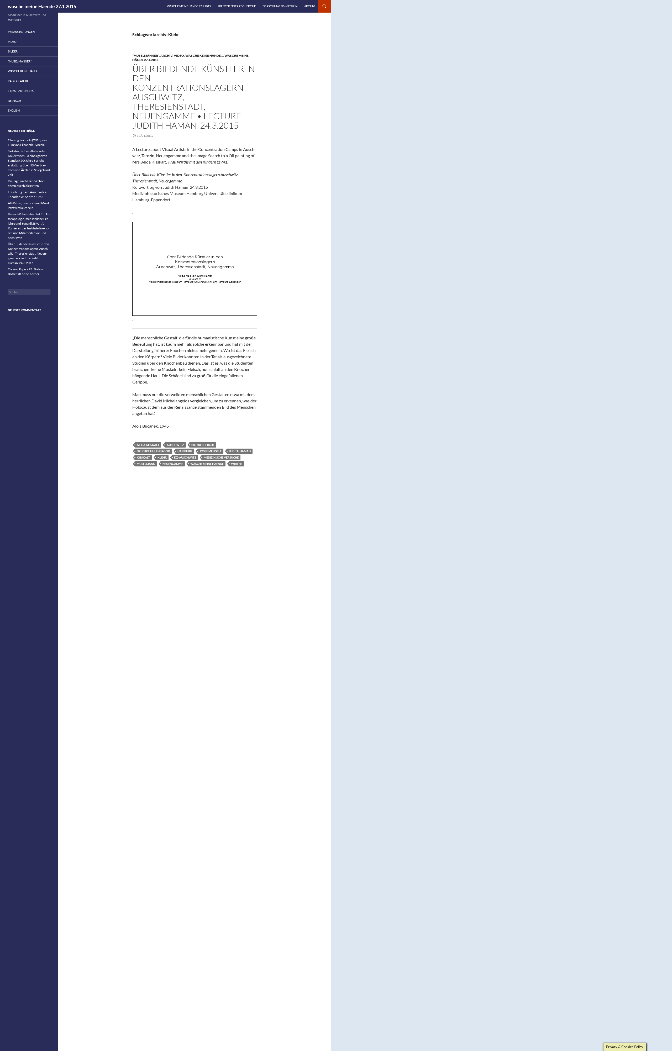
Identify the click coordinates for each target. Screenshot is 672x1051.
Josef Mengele (211, 451)
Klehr (162, 457)
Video (179, 55)
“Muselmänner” (20, 61)
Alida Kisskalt (148, 444)
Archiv (309, 6)
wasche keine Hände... (204, 55)
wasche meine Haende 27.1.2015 (42, 6)
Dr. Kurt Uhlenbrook (153, 451)
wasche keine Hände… (24, 71)
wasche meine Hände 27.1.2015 (189, 6)
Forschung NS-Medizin (279, 6)
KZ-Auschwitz (185, 457)
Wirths (236, 463)
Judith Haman (240, 451)
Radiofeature (18, 81)
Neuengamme (172, 463)
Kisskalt (143, 457)
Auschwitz (175, 444)
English (14, 110)
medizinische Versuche (221, 457)
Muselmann (146, 463)
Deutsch (14, 100)
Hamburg (184, 451)
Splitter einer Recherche (237, 6)
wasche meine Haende (207, 463)
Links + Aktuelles (21, 90)
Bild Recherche (202, 444)
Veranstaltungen (21, 31)
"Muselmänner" (145, 55)
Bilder (13, 51)
